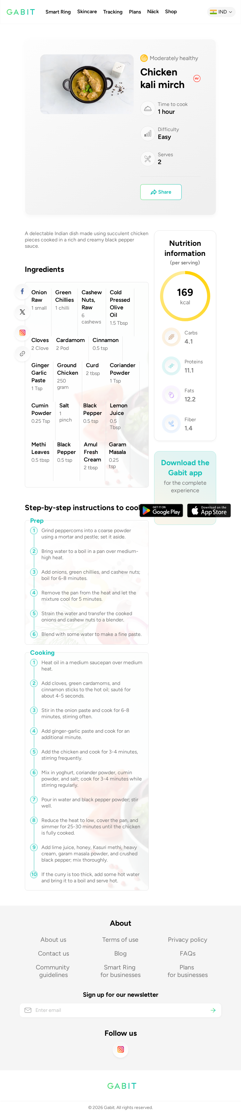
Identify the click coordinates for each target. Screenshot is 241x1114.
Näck (153, 11)
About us (53, 939)
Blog (120, 953)
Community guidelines (53, 971)
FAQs (187, 953)
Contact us (53, 953)
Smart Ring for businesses (120, 971)
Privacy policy (187, 939)
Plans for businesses (188, 971)
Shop (171, 11)
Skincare (87, 11)
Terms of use (120, 939)
